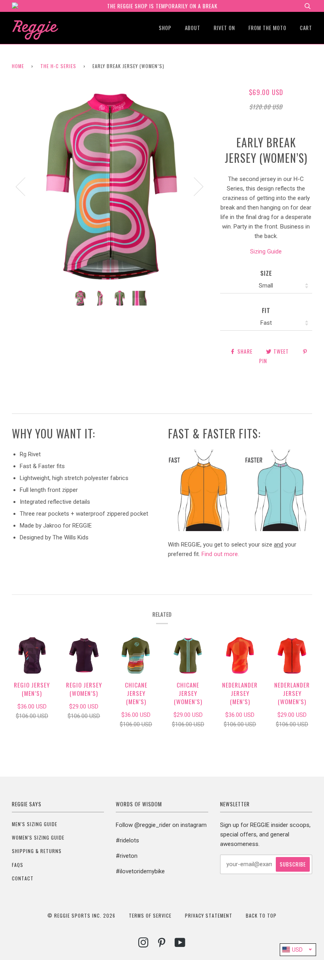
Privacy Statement (208, 915)
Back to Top (261, 915)
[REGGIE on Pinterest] (161, 944)
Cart (306, 28)
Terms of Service (150, 915)
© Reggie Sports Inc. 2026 (81, 915)
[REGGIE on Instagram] (143, 944)
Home (18, 66)
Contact (23, 878)
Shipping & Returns (37, 851)
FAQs (17, 864)
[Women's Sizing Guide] (240, 529)
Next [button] (193, 186)
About (192, 28)
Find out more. (220, 554)
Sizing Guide (266, 251)
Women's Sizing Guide (38, 837)
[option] (110, 186)
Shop (165, 28)
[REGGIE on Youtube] (180, 944)
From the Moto (267, 28)
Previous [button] (25, 186)
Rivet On (224, 28)
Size (266, 273)
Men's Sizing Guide (34, 824)
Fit (266, 310)
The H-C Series (58, 66)
